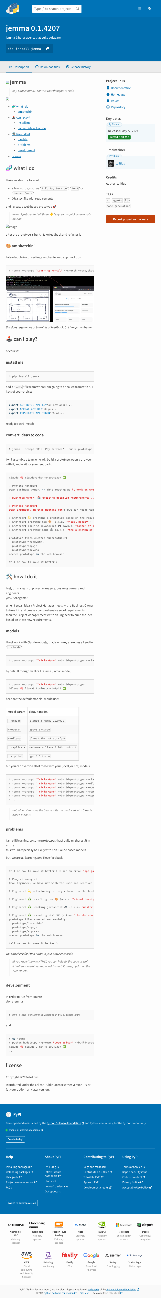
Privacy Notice (131, 1182)
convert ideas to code (32, 128)
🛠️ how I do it (21, 134)
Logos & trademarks (56, 1186)
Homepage (118, 94)
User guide (12, 1177)
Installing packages (17, 1167)
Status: (24, 1130)
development (26, 150)
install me (24, 123)
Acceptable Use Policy (135, 1188)
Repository (118, 107)
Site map (84, 1293)
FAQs (9, 1188)
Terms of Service (132, 1167)
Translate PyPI (91, 1177)
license (16, 156)
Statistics (50, 1181)
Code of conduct (132, 1177)
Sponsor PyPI (91, 1182)
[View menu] (140, 8)
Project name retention (20, 1182)
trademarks (93, 1289)
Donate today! (15, 1139)
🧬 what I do (20, 106)
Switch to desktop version (22, 1203)
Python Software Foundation (64, 1123)
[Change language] (150, 8)
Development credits (95, 1188)
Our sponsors (53, 1191)
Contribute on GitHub (96, 1172)
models (22, 139)
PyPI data (114, 124)
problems (24, 145)
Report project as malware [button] (130, 219)
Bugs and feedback (94, 1167)
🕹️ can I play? (21, 117)
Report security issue (134, 1172)
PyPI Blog (50, 1167)
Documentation (121, 88)
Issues (115, 101)
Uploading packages (18, 1172)
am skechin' (25, 112)
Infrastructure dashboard (53, 1174)
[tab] (19, 66)
